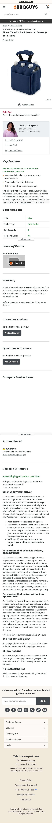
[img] (26, 71)
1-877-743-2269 (26, 1)
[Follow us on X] (13, 710)
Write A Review (12, 333)
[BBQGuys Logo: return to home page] (26, 7)
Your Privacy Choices (24, 790)
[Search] (46, 14)
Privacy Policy (26, 780)
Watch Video (28, 105)
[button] (26, 722)
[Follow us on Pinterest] (32, 710)
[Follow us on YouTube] (19, 710)
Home (5, 26)
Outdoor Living (16, 26)
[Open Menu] (4, 7)
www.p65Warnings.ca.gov (14, 454)
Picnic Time (8, 40)
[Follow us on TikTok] (38, 710)
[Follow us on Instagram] (26, 710)
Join (43, 701)
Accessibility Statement (26, 785)
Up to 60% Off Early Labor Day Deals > (26, 21)
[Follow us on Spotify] (44, 710)
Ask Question (11, 362)
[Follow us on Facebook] (7, 710)
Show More (26, 203)
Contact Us (26, 799)
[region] (26, 73)
